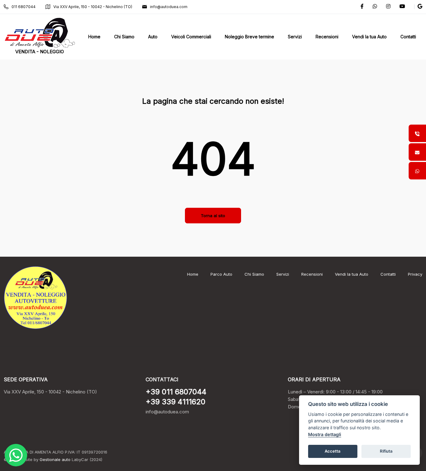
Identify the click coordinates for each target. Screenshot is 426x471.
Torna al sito (213, 215)
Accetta (333, 451)
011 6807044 (24, 6)
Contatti (388, 274)
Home (192, 274)
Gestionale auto (55, 459)
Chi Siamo (254, 274)
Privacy (415, 274)
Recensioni (312, 274)
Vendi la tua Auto (351, 274)
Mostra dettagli (324, 434)
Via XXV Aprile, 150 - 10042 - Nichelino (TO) (92, 6)
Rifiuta (386, 451)
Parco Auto (221, 274)
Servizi (282, 274)
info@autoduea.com (168, 6)
